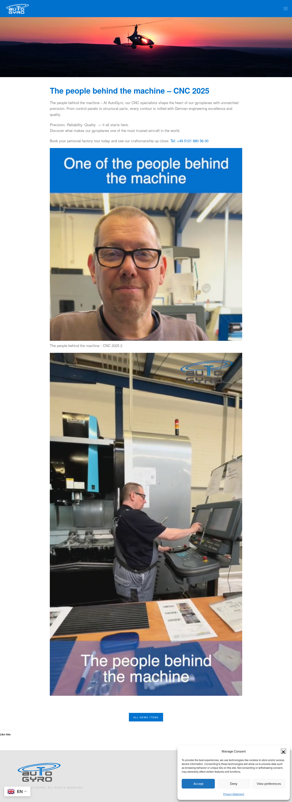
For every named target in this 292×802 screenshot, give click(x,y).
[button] (283, 751)
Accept (198, 784)
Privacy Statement (233, 794)
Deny (233, 784)
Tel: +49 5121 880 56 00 (189, 140)
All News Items (146, 717)
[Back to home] (17, 8)
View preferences (269, 784)
